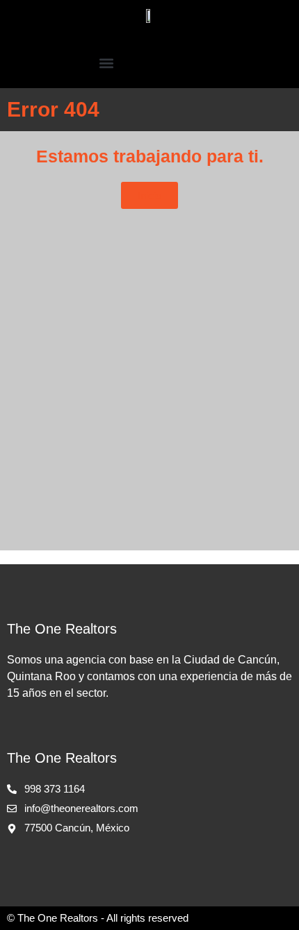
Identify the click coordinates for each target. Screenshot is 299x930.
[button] (106, 62)
